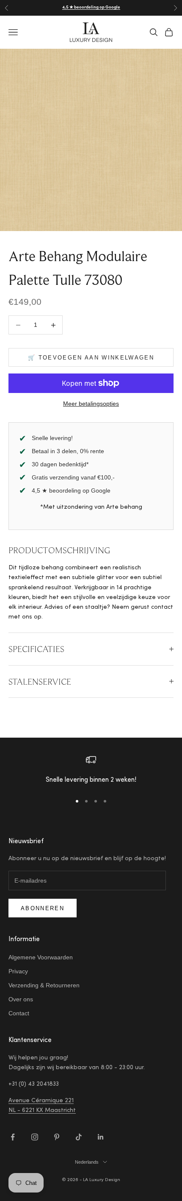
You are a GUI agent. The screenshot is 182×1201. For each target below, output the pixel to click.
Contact (18, 1013)
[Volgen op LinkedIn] (101, 1137)
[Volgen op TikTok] (78, 1137)
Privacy (18, 971)
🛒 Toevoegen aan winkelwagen (91, 357)
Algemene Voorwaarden (40, 957)
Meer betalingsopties (91, 403)
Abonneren (42, 908)
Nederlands (87, 1162)
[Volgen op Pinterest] (56, 1137)
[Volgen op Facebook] (12, 1137)
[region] (91, 770)
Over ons (20, 999)
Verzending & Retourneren (44, 985)
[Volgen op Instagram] (34, 1137)
